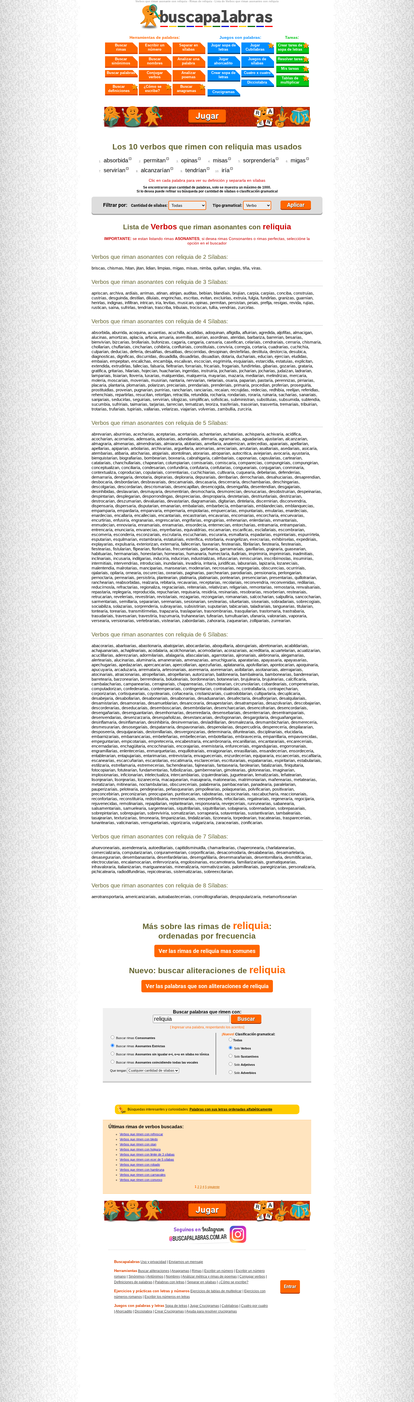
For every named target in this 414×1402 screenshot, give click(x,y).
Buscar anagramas (186, 88)
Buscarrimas (121, 47)
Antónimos (155, 1276)
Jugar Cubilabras (255, 47)
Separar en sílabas (188, 47)
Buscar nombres (155, 61)
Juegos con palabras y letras (139, 1306)
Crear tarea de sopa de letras (290, 47)
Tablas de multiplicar (290, 80)
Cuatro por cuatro (254, 1306)
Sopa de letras (176, 1306)
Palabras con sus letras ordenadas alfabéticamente (231, 1109)
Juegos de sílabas (257, 61)
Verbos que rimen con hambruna (142, 1169)
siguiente (214, 1186)
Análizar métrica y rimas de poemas (209, 1276)
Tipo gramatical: (227, 205)
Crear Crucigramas (169, 1311)
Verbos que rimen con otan (138, 1144)
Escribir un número (154, 47)
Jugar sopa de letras (223, 47)
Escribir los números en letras (167, 1297)
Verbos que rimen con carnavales (143, 1174)
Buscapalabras (127, 1262)
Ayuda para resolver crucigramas (211, 1311)
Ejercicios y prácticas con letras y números (152, 1291)
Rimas (197, 1271)
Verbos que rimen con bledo (139, 1139)
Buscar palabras (121, 73)
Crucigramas (223, 92)
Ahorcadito (123, 1311)
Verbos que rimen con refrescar (141, 1134)
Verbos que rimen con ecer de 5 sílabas (147, 1159)
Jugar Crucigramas (204, 1306)
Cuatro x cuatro (257, 73)
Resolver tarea (290, 59)
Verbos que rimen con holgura (140, 1149)
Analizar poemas (188, 75)
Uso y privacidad (153, 1262)
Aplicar (295, 204)
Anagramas (180, 1271)
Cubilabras (230, 1306)
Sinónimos (136, 1276)
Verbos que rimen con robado (140, 1164)
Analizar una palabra (188, 61)
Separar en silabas (201, 1282)
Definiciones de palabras (133, 1282)
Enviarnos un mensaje (186, 1262)
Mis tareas (290, 68)
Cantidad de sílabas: (149, 205)
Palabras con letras (169, 1282)
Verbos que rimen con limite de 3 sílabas (147, 1154)
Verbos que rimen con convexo (141, 1179)
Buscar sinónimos (121, 61)
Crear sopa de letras (223, 75)
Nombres (173, 1276)
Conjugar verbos (155, 75)
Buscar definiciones (119, 88)
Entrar (290, 1286)
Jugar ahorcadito (223, 61)
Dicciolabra (257, 82)
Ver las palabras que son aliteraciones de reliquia (207, 986)
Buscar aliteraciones (153, 1271)
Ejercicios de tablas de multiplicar (216, 1291)
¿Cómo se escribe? (152, 88)
